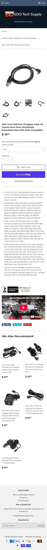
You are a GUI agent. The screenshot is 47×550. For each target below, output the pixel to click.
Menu (7, 3)
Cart (43, 3)
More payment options (23, 181)
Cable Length (8, 145)
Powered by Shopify (33, 537)
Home (4, 31)
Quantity (5, 156)
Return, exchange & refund (23, 495)
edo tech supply (16, 537)
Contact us (23, 498)
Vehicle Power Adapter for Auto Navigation (19, 38)
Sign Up (41, 526)
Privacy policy (23, 500)
